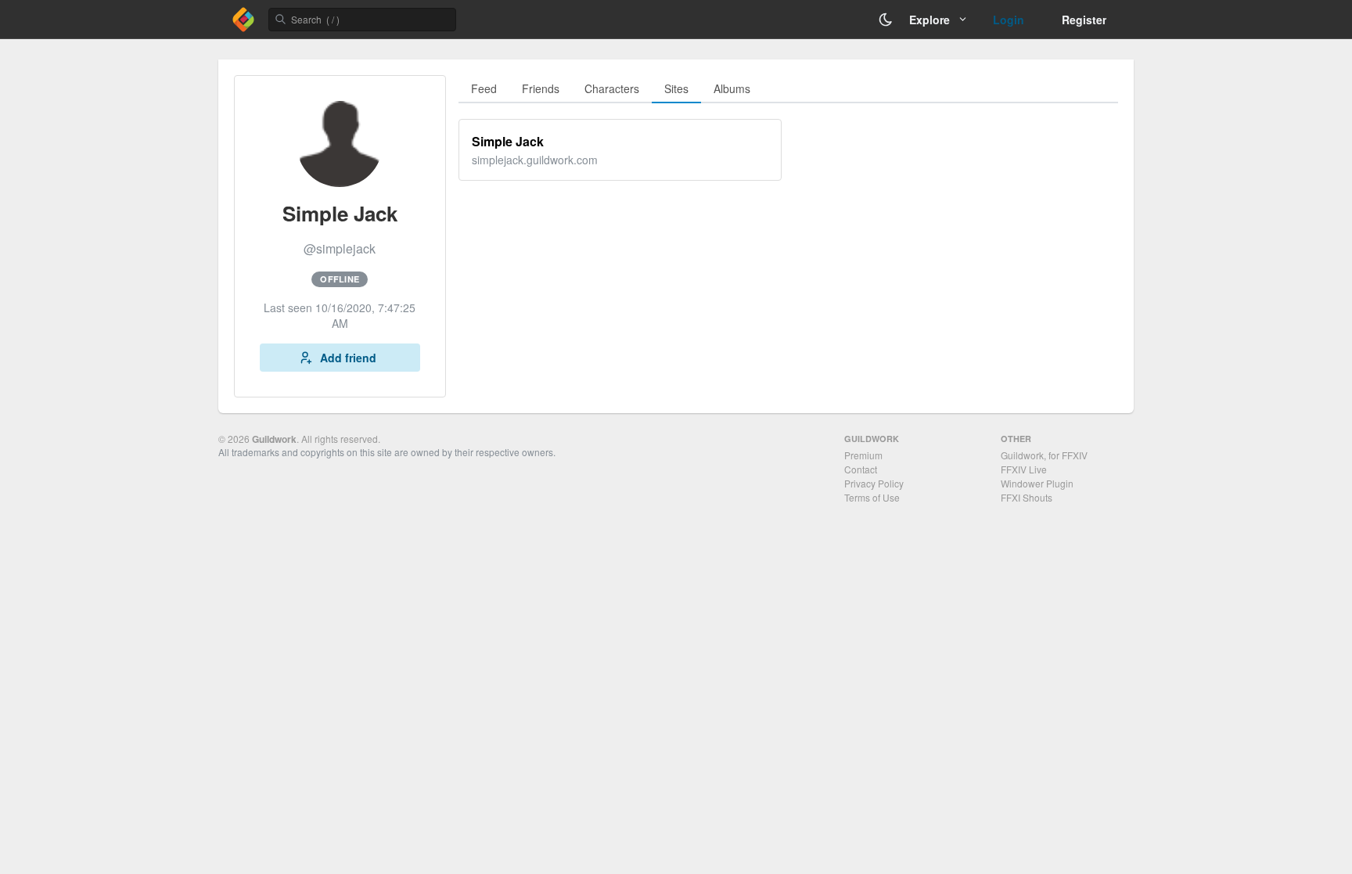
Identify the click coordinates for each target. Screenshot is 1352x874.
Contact (860, 469)
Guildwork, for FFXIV (1044, 455)
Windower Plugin (1037, 483)
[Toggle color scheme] (885, 19)
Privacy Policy (874, 483)
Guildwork (274, 439)
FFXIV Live (1024, 469)
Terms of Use (872, 497)
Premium (863, 455)
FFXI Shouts (1026, 497)
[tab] (483, 89)
